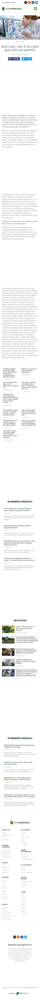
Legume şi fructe (6, 868)
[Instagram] (25, 2)
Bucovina (23, 897)
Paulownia (23, 842)
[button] (35, 8)
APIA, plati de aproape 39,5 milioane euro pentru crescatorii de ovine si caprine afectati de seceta (29, 385)
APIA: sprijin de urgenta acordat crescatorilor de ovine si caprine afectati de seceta (10, 412)
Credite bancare (6, 854)
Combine (23, 870)
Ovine (3, 887)
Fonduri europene (6, 852)
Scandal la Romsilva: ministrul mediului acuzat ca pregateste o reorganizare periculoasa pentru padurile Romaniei (10, 373)
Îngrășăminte (24, 857)
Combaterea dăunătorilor (27, 859)
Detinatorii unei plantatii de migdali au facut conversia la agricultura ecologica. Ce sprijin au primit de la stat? (26, 673)
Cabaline (4, 891)
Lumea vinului (5, 914)
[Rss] (29, 2)
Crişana (23, 899)
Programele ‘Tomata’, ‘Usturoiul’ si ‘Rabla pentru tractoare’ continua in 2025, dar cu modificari (10, 434)
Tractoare (23, 868)
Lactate (4, 880)
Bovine (3, 885)
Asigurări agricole (6, 857)
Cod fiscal (23, 886)
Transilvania (24, 913)
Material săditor (25, 854)
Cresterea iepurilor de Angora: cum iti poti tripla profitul (25, 661)
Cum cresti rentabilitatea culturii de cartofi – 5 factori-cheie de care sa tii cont (19, 559)
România (26, 54)
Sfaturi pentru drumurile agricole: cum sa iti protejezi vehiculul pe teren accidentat (20, 796)
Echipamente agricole (26, 872)
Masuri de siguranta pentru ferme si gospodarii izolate (17, 527)
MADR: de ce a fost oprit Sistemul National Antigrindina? (29, 370)
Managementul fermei (7, 835)
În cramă (4, 909)
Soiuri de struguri (6, 912)
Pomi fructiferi (24, 844)
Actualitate (14, 54)
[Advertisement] (20, 89)
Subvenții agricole (6, 850)
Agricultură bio (6, 870)
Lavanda (23, 839)
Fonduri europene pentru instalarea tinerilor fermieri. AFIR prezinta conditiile (26, 651)
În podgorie (5, 907)
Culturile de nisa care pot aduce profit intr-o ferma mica (18, 763)
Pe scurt (20, 54)
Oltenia (23, 911)
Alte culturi (4, 872)
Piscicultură (5, 898)
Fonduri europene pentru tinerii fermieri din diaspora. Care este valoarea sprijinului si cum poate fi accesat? (27, 640)
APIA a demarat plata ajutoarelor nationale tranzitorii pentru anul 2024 (28, 412)
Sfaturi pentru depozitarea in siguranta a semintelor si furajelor (19, 746)
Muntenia (23, 909)
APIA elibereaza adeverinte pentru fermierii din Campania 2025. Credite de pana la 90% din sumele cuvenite (10, 398)
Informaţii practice (6, 919)
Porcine (4, 889)
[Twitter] (36, 2)
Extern (3, 837)
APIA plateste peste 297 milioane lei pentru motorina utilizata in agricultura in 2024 (10, 422)
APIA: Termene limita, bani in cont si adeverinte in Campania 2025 (10, 384)
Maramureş (24, 904)
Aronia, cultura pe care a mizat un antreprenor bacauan (25, 628)
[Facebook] (32, 2)
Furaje (3, 865)
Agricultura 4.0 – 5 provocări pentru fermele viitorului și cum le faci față (17, 779)
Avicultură (4, 896)
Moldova (23, 906)
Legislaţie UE (24, 884)
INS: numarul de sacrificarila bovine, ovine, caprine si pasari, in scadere (18, 509)
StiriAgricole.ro (16, 987)
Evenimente (5, 839)
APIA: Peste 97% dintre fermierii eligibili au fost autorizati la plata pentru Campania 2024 (28, 422)
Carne (3, 882)
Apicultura (23, 833)
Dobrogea (23, 902)
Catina (22, 835)
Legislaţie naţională (26, 881)
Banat (22, 895)
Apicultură (4, 894)
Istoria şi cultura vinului (8, 916)
